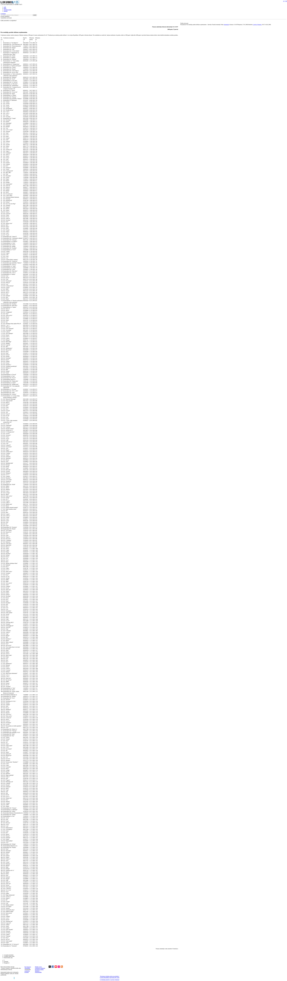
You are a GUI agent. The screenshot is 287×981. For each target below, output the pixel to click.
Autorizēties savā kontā (6, 18)
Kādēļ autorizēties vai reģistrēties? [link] (9, 20)
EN (286, 1)
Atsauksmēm (28, 969)
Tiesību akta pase (184, 23)
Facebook (6, 961)
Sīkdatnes (37, 971)
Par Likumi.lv (28, 966)
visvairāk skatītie (7, 9)
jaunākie (6, 11)
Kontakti (27, 972)
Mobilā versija (38, 966)
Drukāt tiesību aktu (8, 957)
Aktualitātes (27, 968)
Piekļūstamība (38, 972)
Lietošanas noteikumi (40, 968)
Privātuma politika (39, 969)
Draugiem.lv (6, 963)
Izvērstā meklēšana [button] (5, 16)
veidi (5, 7)
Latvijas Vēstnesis (257, 24)
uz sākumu (3, 13)
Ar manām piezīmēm (8, 955)
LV (284, 1)
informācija (226, 24)
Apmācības (27, 971)
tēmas (5, 8)
